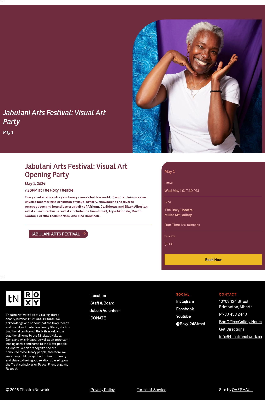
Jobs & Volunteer (105, 310)
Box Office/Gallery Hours (240, 321)
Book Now (213, 259)
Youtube (183, 316)
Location (98, 295)
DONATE (98, 317)
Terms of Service (151, 389)
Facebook (185, 308)
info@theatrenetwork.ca (240, 336)
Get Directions (231, 329)
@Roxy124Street (190, 323)
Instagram (185, 301)
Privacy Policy (102, 389)
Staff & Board (102, 303)
